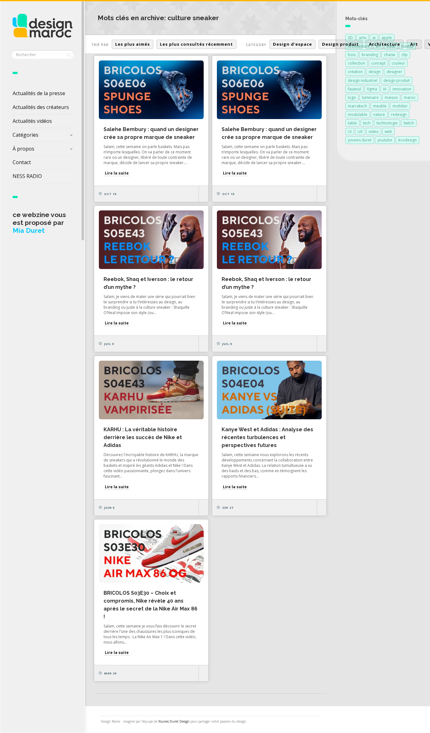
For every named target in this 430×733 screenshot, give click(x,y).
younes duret (359, 140)
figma (372, 89)
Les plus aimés (132, 44)
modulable (357, 114)
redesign (399, 114)
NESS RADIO (27, 176)
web (388, 131)
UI (350, 131)
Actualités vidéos (32, 120)
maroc (410, 97)
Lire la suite (117, 173)
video (374, 131)
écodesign (407, 140)
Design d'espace (292, 44)
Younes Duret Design (174, 721)
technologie (387, 123)
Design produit (340, 44)
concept (378, 63)
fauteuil (354, 89)
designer (394, 71)
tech (367, 123)
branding (370, 54)
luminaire (370, 97)
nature (379, 114)
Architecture (384, 44)
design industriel (362, 80)
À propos (23, 148)
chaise (389, 54)
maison (391, 97)
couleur (398, 63)
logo (352, 97)
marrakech (357, 106)
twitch (409, 123)
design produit (396, 80)
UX (360, 131)
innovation (402, 89)
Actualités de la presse (39, 93)
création (355, 71)
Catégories (25, 134)
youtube (384, 140)
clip (404, 54)
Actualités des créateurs (41, 107)
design (375, 71)
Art (414, 44)
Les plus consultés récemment (196, 44)
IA (385, 89)
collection (356, 63)
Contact (22, 162)
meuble (380, 106)
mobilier (400, 106)
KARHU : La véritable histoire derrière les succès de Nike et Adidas (143, 437)
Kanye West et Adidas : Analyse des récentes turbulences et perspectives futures (267, 437)
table (352, 123)
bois (352, 54)
